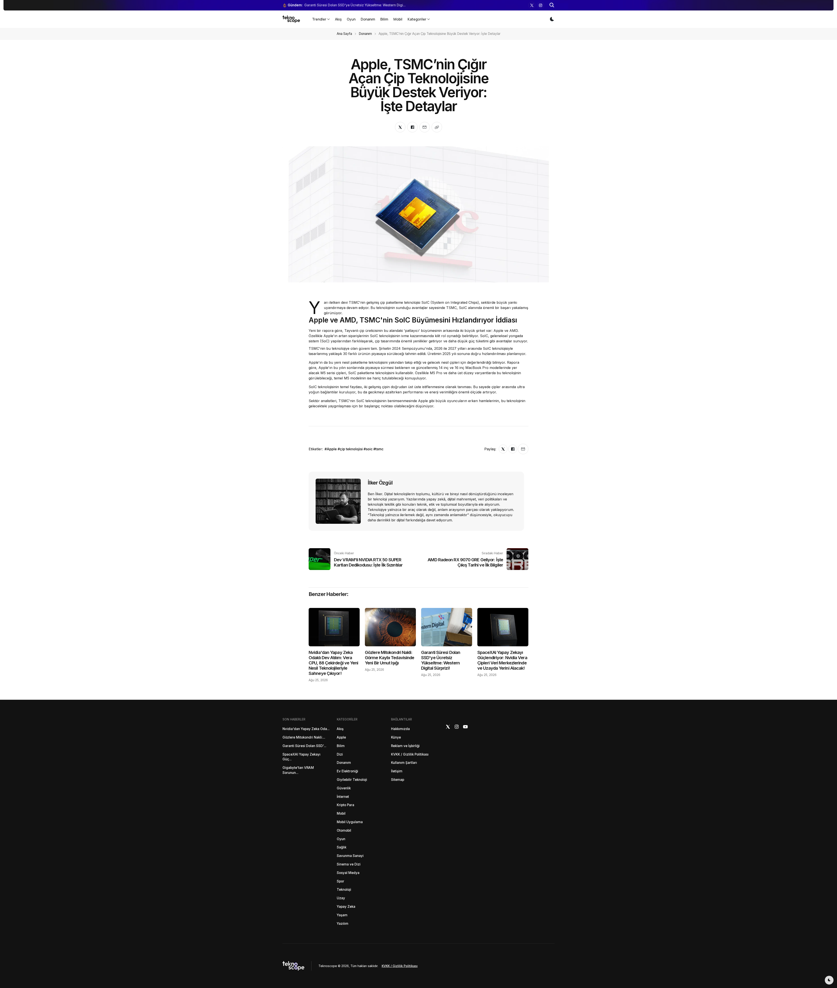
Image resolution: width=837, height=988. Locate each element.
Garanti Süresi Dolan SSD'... (304, 746)
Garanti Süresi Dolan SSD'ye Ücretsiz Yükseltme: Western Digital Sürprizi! (440, 660)
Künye (396, 737)
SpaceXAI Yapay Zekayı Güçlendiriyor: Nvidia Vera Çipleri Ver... (354, 5)
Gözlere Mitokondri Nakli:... (303, 737)
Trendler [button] (319, 19)
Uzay (341, 898)
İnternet (343, 797)
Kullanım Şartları (404, 763)
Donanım (368, 19)
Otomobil (344, 830)
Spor (340, 881)
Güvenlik (344, 788)
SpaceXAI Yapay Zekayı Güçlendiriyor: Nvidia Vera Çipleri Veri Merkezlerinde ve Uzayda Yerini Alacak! (502, 660)
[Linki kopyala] (437, 127)
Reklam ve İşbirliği (405, 746)
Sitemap (397, 780)
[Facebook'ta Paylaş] (412, 127)
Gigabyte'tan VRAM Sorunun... (298, 770)
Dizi (340, 754)
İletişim (396, 771)
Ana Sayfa (344, 34)
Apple (341, 737)
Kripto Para (345, 805)
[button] (552, 5)
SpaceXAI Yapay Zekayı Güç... (301, 756)
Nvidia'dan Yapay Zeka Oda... (306, 729)
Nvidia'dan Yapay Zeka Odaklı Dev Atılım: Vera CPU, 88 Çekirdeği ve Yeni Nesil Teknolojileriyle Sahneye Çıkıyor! (333, 663)
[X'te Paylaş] (400, 127)
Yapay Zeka (346, 906)
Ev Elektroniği (347, 771)
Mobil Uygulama (350, 822)
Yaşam (342, 915)
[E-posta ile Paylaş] (424, 127)
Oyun (351, 19)
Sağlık (341, 847)
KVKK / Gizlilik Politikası (410, 754)
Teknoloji (344, 889)
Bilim (384, 19)
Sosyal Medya (348, 873)
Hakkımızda (400, 729)
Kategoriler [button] (417, 19)
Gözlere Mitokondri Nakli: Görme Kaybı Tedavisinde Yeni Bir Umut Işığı (389, 657)
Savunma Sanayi (350, 856)
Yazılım (342, 923)
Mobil (397, 19)
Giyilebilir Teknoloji (352, 780)
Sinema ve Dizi (349, 864)
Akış (338, 19)
